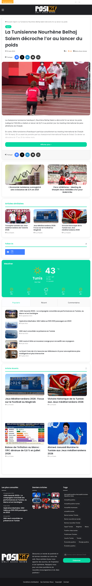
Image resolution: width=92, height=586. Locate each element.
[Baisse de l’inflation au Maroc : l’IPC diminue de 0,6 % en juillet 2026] (24, 433)
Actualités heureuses (70, 507)
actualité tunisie (69, 511)
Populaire (16, 303)
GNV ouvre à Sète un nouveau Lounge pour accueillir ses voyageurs (46, 341)
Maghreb (79, 526)
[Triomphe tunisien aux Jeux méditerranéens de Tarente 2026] (17, 216)
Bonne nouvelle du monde (72, 519)
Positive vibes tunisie (71, 530)
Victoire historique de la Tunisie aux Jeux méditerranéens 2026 (37, 2)
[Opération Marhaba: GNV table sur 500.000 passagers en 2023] (11, 324)
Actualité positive (69, 500)
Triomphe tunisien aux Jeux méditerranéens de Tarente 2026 (16, 227)
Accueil (9, 22)
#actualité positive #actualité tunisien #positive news (76, 495)
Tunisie (79, 538)
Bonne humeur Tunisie (71, 515)
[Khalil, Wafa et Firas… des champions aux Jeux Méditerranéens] (36, 506)
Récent (44, 303)
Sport (15, 22)
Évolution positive (69, 546)
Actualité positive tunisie (72, 503)
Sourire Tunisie (69, 538)
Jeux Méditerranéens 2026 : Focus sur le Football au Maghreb (45, 227)
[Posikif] (46, 9)
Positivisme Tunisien (70, 534)
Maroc (87, 526)
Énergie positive (84, 542)
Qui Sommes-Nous (47, 582)
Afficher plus (45, 144)
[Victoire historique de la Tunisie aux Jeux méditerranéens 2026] (74, 216)
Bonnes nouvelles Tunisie (72, 523)
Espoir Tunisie (68, 526)
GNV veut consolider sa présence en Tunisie (37, 331)
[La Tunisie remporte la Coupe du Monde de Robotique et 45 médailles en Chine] (46, 506)
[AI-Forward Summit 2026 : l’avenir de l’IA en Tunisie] (46, 495)
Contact (66, 582)
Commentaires (74, 303)
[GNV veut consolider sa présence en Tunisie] (11, 334)
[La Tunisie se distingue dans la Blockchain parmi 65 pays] (55, 506)
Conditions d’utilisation (31, 582)
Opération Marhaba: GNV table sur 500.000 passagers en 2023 (45, 321)
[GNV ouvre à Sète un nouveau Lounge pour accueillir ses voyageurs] (11, 344)
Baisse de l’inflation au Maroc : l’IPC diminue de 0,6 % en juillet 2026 (22, 450)
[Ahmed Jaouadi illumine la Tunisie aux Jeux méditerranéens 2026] (67, 433)
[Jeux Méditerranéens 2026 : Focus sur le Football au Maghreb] (46, 216)
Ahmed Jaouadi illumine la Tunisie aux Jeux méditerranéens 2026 (67, 450)
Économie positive (70, 542)
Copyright (58, 582)
